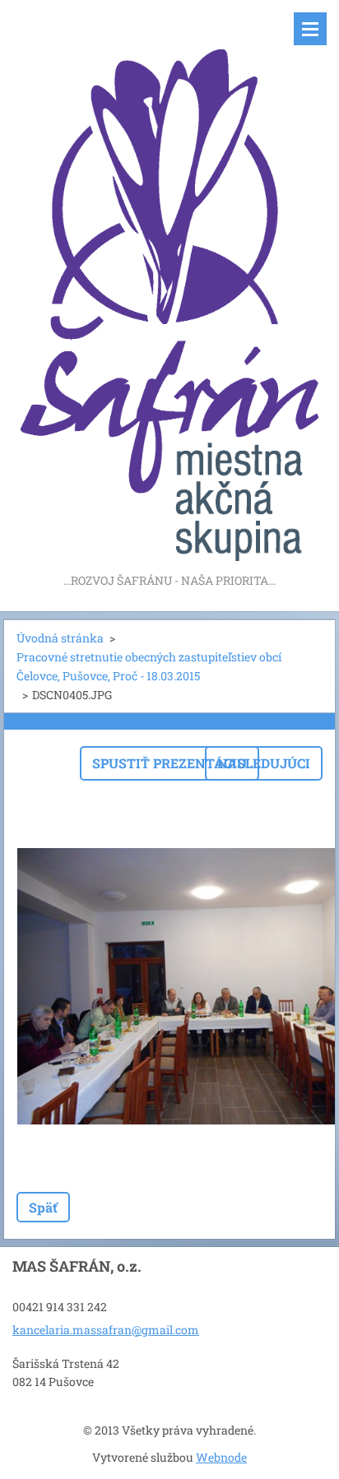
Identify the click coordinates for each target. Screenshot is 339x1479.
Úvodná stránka (60, 638)
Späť (43, 1207)
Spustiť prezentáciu (169, 763)
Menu (310, 28)
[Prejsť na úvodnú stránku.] (169, 285)
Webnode (221, 1457)
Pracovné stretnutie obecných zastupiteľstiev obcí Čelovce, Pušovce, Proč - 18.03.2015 (148, 666)
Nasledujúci (263, 763)
